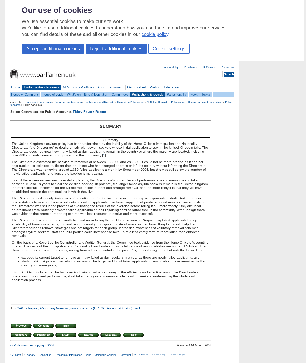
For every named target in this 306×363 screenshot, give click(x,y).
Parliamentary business (41, 87)
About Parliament (111, 87)
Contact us (228, 67)
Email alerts (191, 67)
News (194, 94)
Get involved (136, 87)
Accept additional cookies (53, 48)
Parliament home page (39, 102)
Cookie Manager (177, 354)
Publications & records (147, 94)
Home (15, 87)
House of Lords (52, 94)
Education (171, 87)
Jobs (88, 354)
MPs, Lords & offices (78, 87)
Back (137, 308)
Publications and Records (99, 102)
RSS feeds (209, 67)
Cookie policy (158, 354)
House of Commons (25, 94)
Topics (206, 94)
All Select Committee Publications (166, 102)
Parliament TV (177, 94)
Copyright (125, 354)
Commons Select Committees (205, 102)
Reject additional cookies (116, 48)
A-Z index (15, 354)
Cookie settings (169, 48)
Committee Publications (130, 102)
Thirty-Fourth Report (89, 111)
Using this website (105, 354)
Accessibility (171, 67)
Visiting (155, 87)
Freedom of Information (68, 354)
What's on (74, 94)
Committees (120, 94)
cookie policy (155, 34)
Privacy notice (141, 354)
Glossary (29, 354)
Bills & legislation (96, 94)
